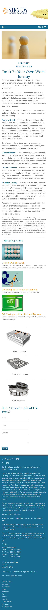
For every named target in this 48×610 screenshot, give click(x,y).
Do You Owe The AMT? (13, 263)
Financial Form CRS (12, 459)
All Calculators (7, 606)
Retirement (5, 584)
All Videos (5, 604)
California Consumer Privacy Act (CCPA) (30, 505)
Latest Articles (6, 601)
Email (4, 425)
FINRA (39, 518)
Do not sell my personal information (21, 510)
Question (5, 432)
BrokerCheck (12, 469)
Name (4, 418)
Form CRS (5, 463)
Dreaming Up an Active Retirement (20, 289)
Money (4, 597)
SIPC (3, 520)
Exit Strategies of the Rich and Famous (21, 314)
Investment (5, 587)
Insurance (5, 592)
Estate (4, 589)
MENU (41, 27)
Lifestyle (4, 599)
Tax (3, 594)
